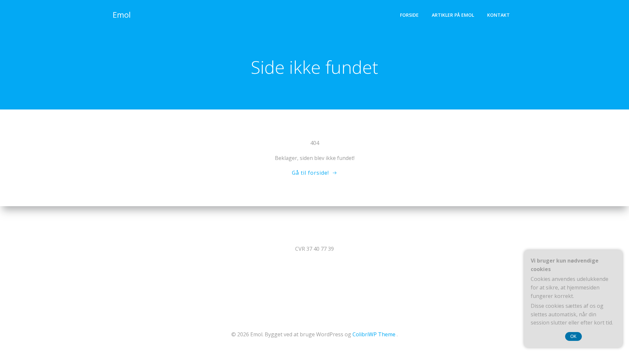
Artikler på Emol (453, 15)
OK (573, 336)
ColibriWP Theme (374, 334)
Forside (409, 15)
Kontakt (498, 15)
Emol (122, 14)
